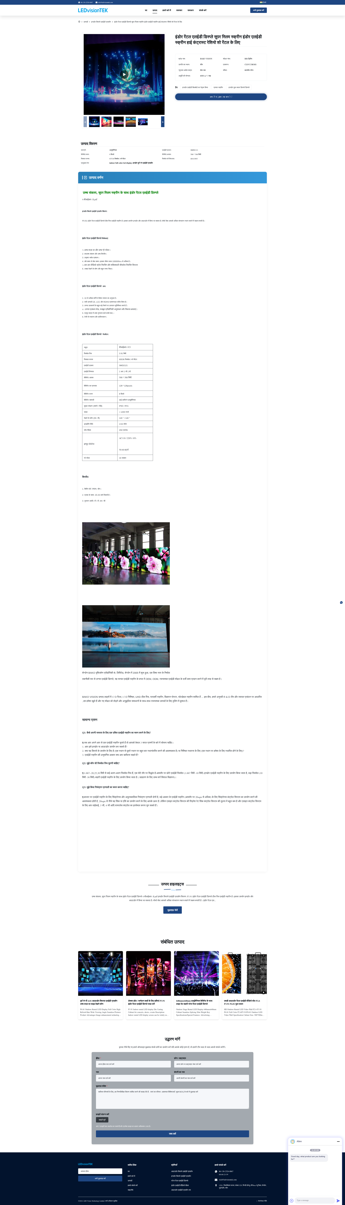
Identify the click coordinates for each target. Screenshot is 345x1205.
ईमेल (98, 1058)
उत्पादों (86, 21)
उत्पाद (155, 10)
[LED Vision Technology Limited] (93, 10)
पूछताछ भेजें (173, 910)
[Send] (338, 1201)
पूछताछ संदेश (102, 1085)
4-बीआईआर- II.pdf (89, 199)
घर (146, 10)
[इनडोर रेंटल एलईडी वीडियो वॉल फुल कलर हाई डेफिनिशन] (124, 74)
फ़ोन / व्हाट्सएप (180, 1058)
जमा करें (172, 1133)
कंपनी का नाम (179, 1071)
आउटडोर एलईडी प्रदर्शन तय (181, 1190)
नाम (97, 1071)
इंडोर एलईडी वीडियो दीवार (180, 1185)
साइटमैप (130, 1190)
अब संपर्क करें (100, 1015)
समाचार (179, 10)
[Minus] (338, 1141)
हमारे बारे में (167, 10)
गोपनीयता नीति (262, 1201)
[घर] (79, 21)
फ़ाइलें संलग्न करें (102, 1114)
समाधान (191, 10)
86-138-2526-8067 (226, 1171)
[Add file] (292, 1201)
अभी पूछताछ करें (258, 10)
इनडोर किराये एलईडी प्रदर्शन (101, 21)
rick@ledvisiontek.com (105, 2)
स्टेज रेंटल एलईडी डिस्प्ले (179, 1180)
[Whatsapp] (341, 602)
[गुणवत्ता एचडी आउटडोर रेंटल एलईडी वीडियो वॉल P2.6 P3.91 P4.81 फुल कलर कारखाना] (244, 973)
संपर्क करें (202, 10)
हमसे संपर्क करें (133, 1185)
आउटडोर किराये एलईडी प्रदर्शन (182, 1171)
